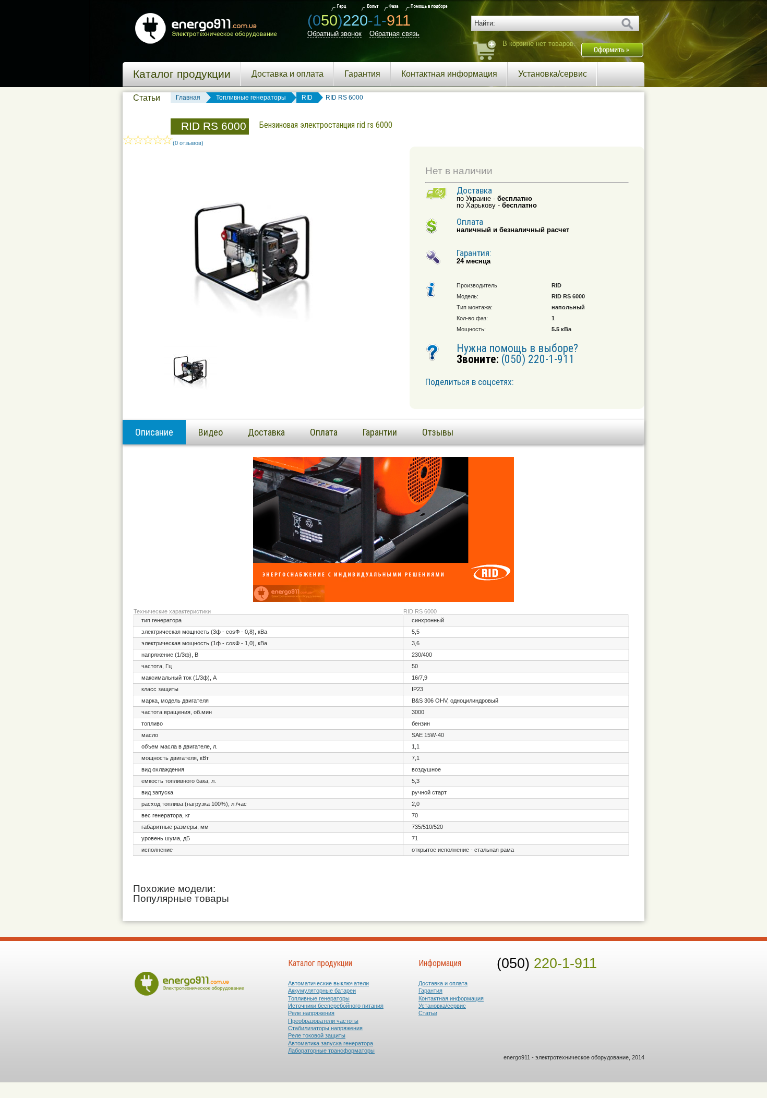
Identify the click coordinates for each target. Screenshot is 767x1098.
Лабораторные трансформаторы (331, 1050)
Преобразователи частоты (323, 1021)
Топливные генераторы (319, 998)
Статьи (146, 97)
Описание (154, 432)
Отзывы (437, 432)
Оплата (324, 432)
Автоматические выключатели (328, 983)
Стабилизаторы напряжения (325, 1028)
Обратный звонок (334, 34)
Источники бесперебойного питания (336, 1006)
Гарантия (362, 73)
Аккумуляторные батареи (322, 990)
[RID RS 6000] (190, 388)
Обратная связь (394, 34)
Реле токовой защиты (316, 1035)
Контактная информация (449, 73)
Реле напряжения (311, 1013)
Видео (210, 432)
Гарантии (380, 432)
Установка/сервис (552, 73)
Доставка (266, 432)
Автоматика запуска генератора (330, 1043)
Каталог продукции (182, 74)
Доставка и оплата (287, 73)
